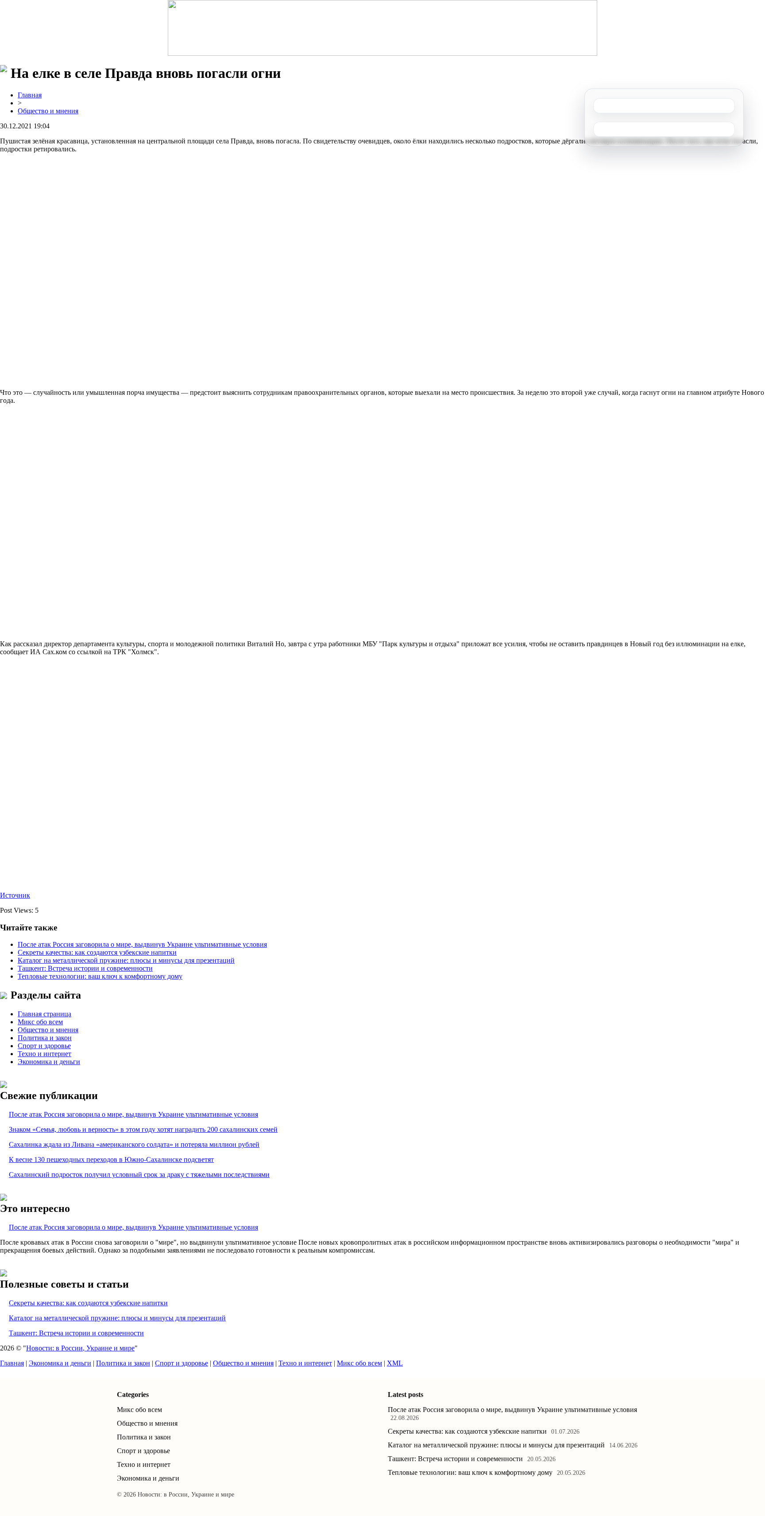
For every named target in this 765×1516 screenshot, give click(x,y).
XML (395, 1363)
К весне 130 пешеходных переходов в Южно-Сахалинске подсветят (111, 1159)
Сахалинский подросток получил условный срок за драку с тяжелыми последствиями (139, 1174)
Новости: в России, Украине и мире (80, 1348)
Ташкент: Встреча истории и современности (85, 968)
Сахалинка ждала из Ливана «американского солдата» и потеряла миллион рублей (134, 1144)
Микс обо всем (40, 1022)
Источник (15, 895)
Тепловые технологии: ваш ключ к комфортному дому (100, 976)
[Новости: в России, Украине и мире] (382, 28)
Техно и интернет (44, 1053)
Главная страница (44, 1014)
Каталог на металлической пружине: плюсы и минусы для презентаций (126, 960)
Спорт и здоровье (44, 1045)
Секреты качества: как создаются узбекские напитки (97, 952)
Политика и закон (45, 1038)
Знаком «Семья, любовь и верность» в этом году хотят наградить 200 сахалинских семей (143, 1129)
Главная (30, 95)
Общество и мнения (48, 111)
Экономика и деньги (49, 1061)
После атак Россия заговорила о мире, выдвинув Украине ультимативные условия (142, 944)
